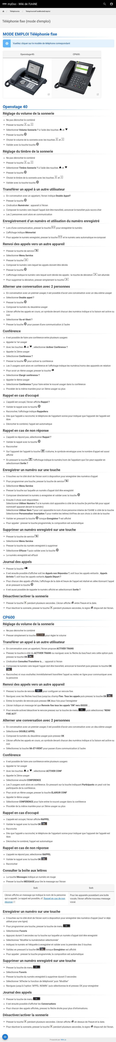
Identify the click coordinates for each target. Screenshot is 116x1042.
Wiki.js (63, 1040)
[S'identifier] (111, 4)
